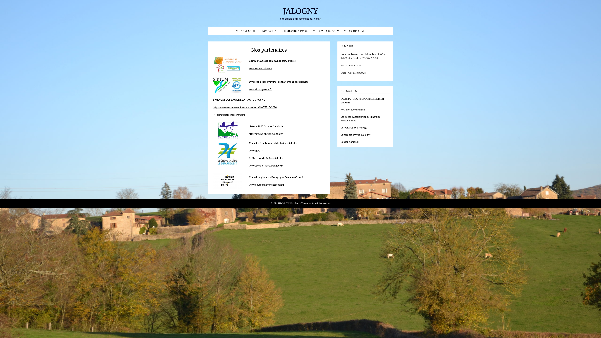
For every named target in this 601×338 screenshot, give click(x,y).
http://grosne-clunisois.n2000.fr (266, 133)
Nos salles (269, 31)
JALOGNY (300, 11)
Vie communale (246, 31)
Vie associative (354, 31)
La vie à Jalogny (328, 31)
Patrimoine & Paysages (297, 31)
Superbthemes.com (321, 203)
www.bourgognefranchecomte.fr (266, 184)
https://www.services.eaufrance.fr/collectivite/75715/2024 (245, 107)
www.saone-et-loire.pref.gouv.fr (266, 165)
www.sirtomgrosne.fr (260, 89)
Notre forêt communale (353, 109)
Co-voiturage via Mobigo (354, 127)
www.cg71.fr (256, 150)
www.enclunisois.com (260, 68)
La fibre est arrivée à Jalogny (355, 134)
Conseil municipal (350, 141)
